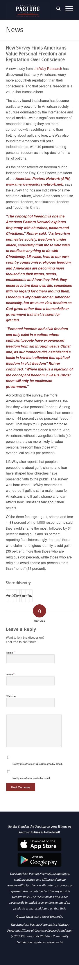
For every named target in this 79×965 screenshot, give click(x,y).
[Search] (56, 8)
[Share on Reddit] (27, 595)
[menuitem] (56, 8)
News (14, 30)
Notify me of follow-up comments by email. (38, 763)
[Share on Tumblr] (20, 595)
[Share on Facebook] (7, 595)
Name (10, 652)
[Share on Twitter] (9, 595)
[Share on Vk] (23, 595)
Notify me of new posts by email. (31, 778)
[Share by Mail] (30, 595)
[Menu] (67, 8)
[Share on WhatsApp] (12, 595)
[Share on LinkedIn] (17, 595)
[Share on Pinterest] (15, 595)
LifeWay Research (48, 68)
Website (11, 696)
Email (10, 674)
